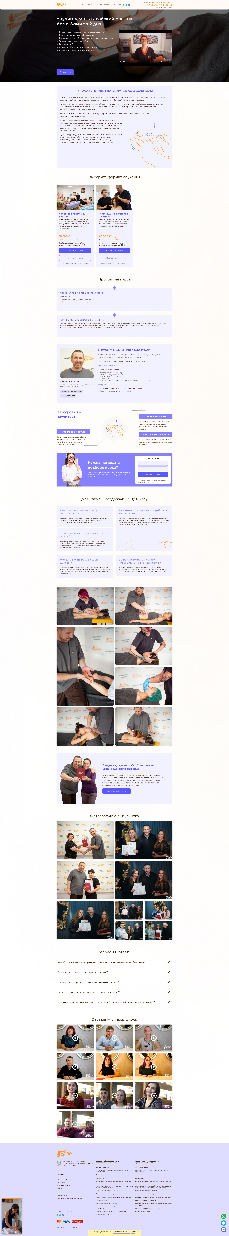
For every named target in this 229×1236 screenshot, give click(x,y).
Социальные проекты (63, 1185)
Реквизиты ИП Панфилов (104, 1214)
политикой (151, 482)
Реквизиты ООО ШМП (142, 1211)
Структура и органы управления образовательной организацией (112, 1171)
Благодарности (61, 1182)
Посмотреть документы (116, 791)
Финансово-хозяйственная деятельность (109, 1194)
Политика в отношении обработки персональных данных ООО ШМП (153, 1204)
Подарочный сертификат (65, 1179)
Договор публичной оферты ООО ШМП (148, 1208)
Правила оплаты (62, 1195)
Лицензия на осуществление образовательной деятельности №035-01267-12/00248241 (78, 1163)
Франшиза (60, 1192)
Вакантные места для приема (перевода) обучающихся (114, 1197)
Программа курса (75, 258)
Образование (100, 1178)
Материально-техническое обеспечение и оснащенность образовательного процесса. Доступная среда (153, 1186)
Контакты (60, 1188)
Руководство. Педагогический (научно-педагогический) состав (114, 1182)
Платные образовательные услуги (107, 1190)
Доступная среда (101, 1200)
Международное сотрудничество (107, 1203)
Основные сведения (102, 1167)
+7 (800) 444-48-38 (159, 4)
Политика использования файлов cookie (69, 1198)
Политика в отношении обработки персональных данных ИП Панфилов (114, 1207)
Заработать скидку (75, 250)
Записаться (65, 72)
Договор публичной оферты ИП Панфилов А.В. (111, 1211)
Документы (99, 1175)
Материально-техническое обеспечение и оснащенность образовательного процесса (114, 1186)
